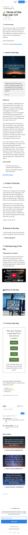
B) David (14, 348)
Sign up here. (18, 44)
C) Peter (14, 354)
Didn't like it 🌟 (7, 391)
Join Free (22, 2)
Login (15, 2)
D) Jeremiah (14, 359)
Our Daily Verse (6, 7)
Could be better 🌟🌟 (9, 389)
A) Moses (14, 342)
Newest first (19, 406)
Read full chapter (8, 175)
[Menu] (26, 2)
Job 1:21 (7, 94)
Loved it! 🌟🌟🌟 (8, 388)
